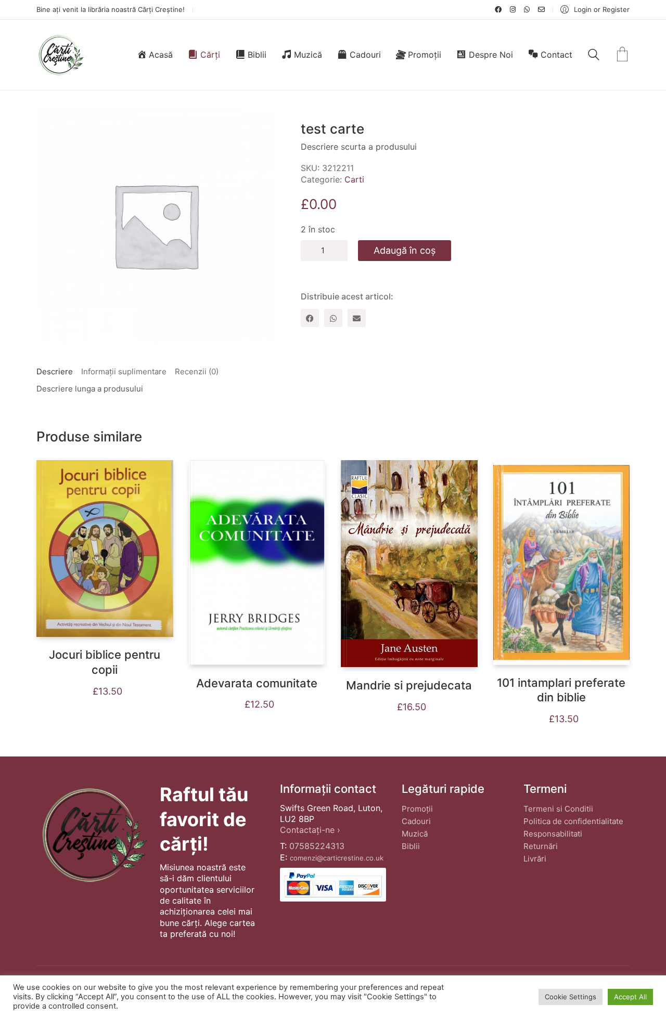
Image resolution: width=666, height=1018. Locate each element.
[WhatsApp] (333, 318)
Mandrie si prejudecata (409, 685)
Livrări (534, 859)
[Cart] (622, 55)
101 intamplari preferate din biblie (561, 690)
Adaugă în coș (405, 250)
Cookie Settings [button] (570, 997)
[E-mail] (357, 318)
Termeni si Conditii (558, 809)
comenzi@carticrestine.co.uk (336, 858)
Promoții (417, 809)
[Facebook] (310, 318)
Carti (354, 179)
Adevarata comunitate (256, 683)
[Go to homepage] (60, 55)
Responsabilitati (552, 834)
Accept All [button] (630, 997)
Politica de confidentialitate (573, 821)
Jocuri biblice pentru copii (104, 662)
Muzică (415, 834)
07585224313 (316, 846)
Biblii (411, 846)
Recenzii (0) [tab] (197, 371)
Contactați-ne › (310, 830)
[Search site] (593, 56)
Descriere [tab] (54, 371)
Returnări (540, 846)
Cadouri (416, 821)
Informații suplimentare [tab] (123, 371)
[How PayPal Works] (333, 885)
